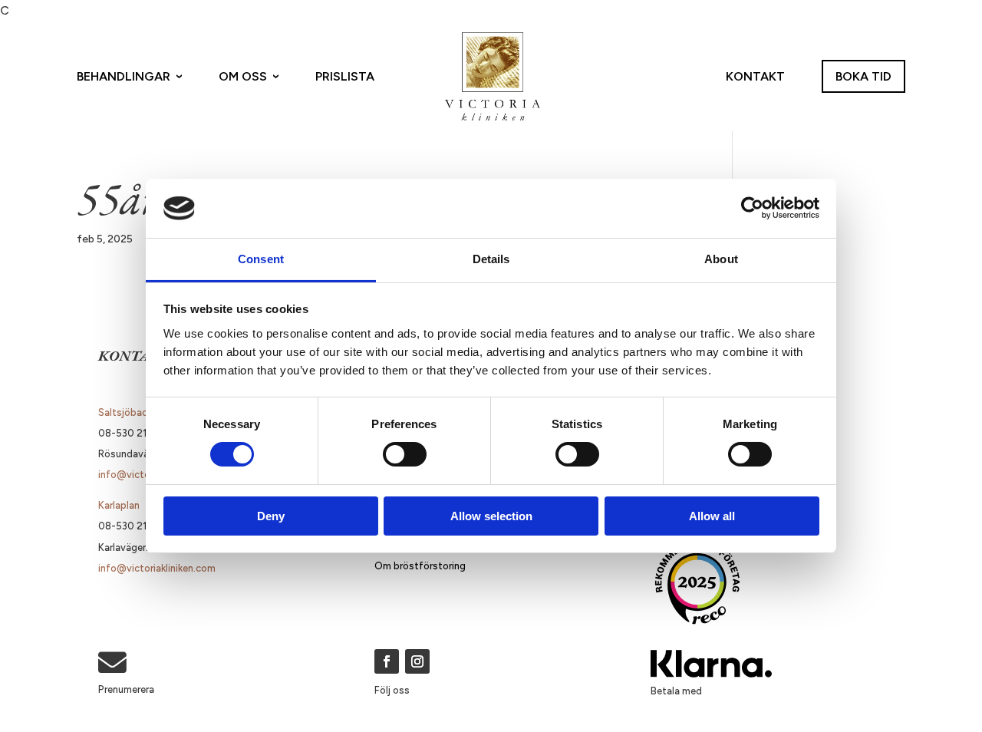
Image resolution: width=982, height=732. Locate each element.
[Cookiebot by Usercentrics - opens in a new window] (752, 207)
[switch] (405, 454)
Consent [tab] (261, 258)
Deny (271, 516)
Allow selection (491, 516)
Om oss (243, 76)
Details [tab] (491, 258)
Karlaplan (119, 505)
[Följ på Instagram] (417, 661)
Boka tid (863, 76)
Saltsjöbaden (128, 412)
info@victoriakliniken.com (157, 568)
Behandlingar (123, 76)
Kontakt (755, 76)
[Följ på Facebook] (386, 661)
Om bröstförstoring (420, 566)
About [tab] (721, 258)
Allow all (712, 516)
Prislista (344, 76)
